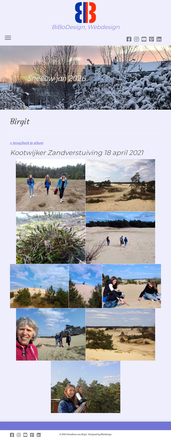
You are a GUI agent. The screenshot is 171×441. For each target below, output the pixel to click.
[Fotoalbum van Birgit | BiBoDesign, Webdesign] (85, 12)
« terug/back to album (26, 143)
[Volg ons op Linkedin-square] (160, 39)
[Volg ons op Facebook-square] (130, 39)
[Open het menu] (8, 38)
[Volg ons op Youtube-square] (145, 39)
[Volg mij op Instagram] (138, 39)
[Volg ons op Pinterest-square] (153, 39)
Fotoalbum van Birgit (76, 434)
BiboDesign (106, 434)
